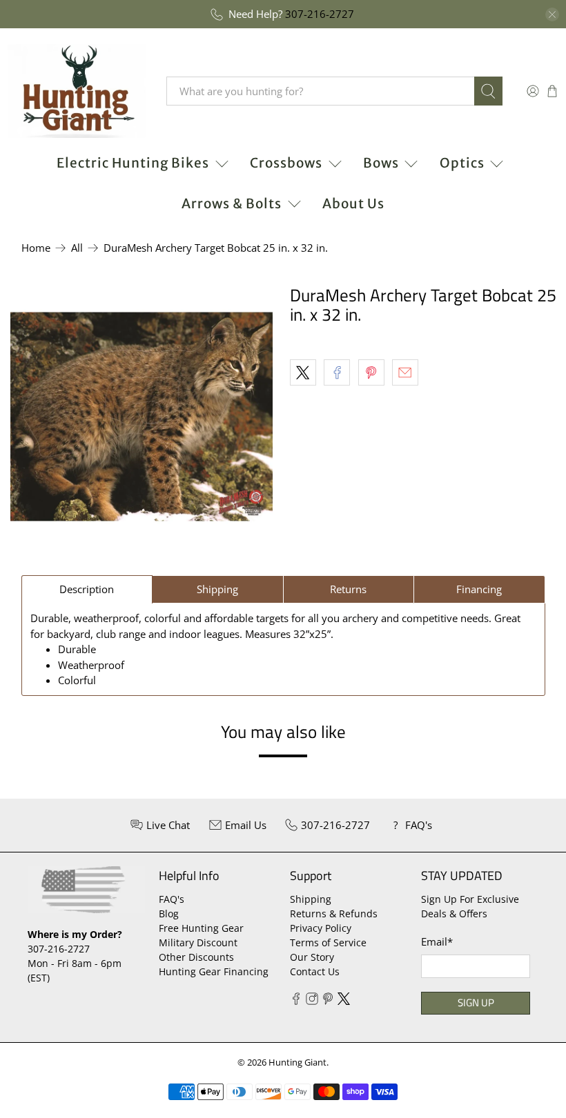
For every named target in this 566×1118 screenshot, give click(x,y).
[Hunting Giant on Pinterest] (328, 1001)
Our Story (312, 957)
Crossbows (286, 162)
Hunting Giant (297, 1062)
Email (437, 941)
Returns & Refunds (334, 913)
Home (35, 248)
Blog (169, 913)
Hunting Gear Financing (214, 971)
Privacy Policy (320, 928)
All (77, 248)
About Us (353, 203)
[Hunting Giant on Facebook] (296, 1001)
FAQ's (171, 899)
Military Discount (198, 942)
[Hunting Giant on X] (344, 1001)
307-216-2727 (319, 14)
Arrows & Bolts (232, 203)
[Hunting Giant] (77, 91)
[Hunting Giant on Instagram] (312, 1001)
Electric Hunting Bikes (133, 162)
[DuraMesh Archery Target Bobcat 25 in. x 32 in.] (141, 417)
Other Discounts (196, 957)
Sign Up (476, 1002)
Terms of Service (328, 942)
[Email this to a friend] (405, 372)
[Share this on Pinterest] (371, 372)
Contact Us (315, 971)
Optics (462, 162)
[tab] (87, 589)
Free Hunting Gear (201, 928)
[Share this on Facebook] (337, 372)
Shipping (310, 899)
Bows (381, 162)
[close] (552, 14)
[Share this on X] (303, 372)
